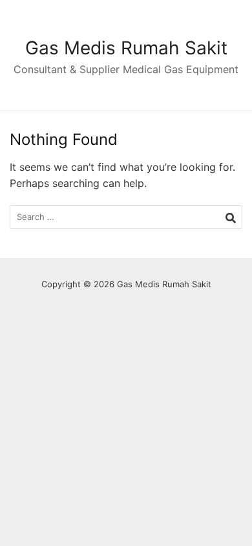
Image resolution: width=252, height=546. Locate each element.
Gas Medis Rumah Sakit (126, 48)
